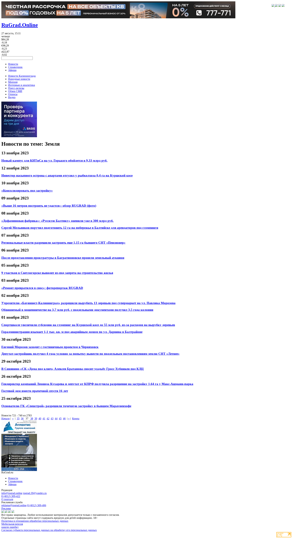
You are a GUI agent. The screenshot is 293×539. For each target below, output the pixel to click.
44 (56, 418)
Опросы (12, 94)
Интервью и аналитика (21, 85)
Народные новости (19, 79)
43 (52, 418)
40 (39, 418)
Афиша (12, 70)
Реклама (6, 508)
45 (60, 418)
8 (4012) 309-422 (10, 496)
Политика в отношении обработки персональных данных (34, 520)
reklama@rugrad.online (14, 505)
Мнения (12, 82)
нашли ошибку (10, 527)
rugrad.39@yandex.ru (35, 493)
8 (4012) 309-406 (36, 505)
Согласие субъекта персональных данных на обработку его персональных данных (49, 530)
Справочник (15, 67)
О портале (7, 499)
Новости (13, 64)
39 (35, 418)
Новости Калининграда (22, 75)
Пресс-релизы (16, 88)
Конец (75, 418)
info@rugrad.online (11, 493)
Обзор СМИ (15, 91)
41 (44, 418)
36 (22, 418)
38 (31, 418)
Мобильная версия (12, 524)
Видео (11, 97)
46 (64, 418)
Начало (5, 418)
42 (48, 418)
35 (18, 418)
